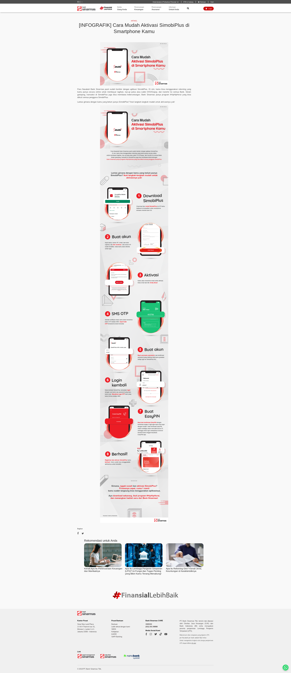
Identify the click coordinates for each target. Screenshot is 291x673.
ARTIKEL (134, 21)
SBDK (113, 629)
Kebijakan (115, 632)
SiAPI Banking (116, 637)
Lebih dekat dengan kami (120, 627)
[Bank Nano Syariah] (132, 659)
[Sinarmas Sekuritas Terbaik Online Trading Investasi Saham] (109, 658)
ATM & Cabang (188, 2)
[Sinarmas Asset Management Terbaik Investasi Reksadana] (86, 658)
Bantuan (202, 2)
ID (78, 2)
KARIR (114, 634)
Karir (212, 2)
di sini (194, 643)
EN (82, 2)
